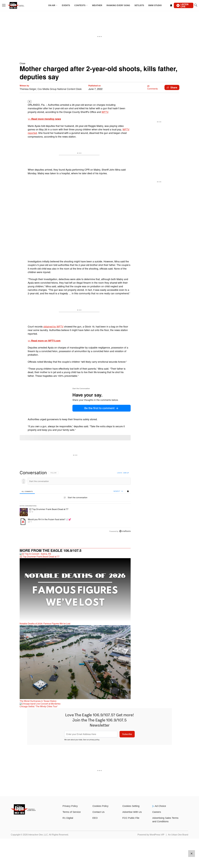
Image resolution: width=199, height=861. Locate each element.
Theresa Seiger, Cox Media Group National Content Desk (51, 89)
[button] (99, 63)
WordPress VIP (157, 835)
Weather (97, 5)
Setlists (139, 5)
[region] (75, 502)
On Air (51, 5)
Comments (152, 88)
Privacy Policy (70, 806)
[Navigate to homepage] (20, 5)
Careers (156, 812)
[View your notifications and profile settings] (171, 5)
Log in (119, 473)
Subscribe (127, 734)
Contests (79, 5)
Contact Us (98, 812)
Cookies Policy (100, 806)
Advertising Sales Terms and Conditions (165, 820)
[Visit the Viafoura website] (125, 531)
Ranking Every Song (118, 5)
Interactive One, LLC (38, 835)
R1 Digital (68, 818)
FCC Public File (130, 818)
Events (66, 5)
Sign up (126, 473)
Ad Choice (160, 806)
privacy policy (94, 739)
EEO (95, 818)
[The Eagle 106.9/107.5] (23, 813)
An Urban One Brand (178, 835)
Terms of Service (72, 812)
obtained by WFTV (53, 326)
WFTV (105, 112)
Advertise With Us (132, 812)
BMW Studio (155, 5)
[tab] (27, 491)
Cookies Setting (130, 806)
